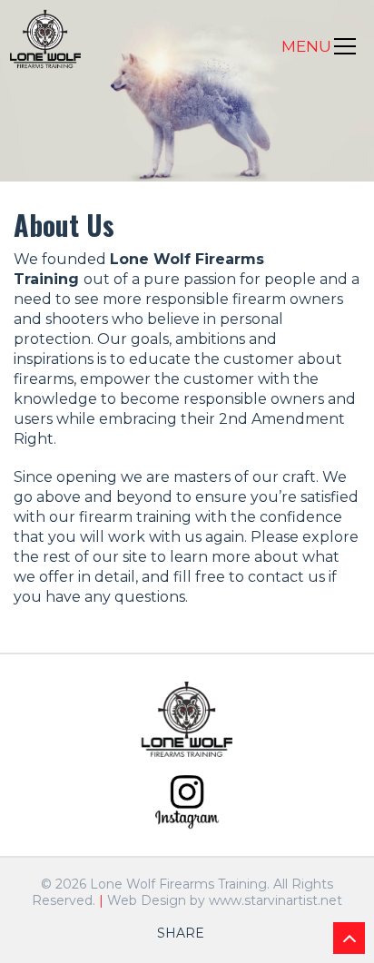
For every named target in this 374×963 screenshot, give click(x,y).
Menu (306, 46)
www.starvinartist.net (275, 900)
